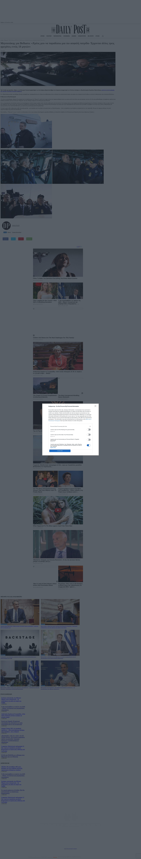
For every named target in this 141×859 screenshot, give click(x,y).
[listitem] (70, 426)
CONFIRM (60, 450)
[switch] (89, 430)
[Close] (96, 406)
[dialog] (70, 429)
